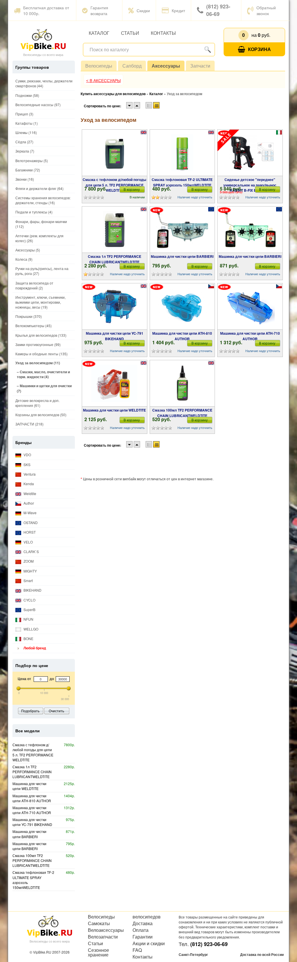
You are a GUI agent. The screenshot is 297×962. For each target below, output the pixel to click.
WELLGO (30, 628)
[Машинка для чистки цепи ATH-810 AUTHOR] (182, 306)
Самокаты (99, 923)
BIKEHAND (32, 590)
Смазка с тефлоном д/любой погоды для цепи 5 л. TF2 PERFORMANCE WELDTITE (114, 185)
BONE (28, 638)
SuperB (29, 609)
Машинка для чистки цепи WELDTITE (114, 410)
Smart (28, 580)
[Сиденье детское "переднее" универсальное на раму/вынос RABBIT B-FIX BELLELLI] (250, 152)
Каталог (99, 33)
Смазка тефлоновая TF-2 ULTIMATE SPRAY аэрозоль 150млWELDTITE (182, 182)
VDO (27, 454)
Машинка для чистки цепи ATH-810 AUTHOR (182, 336)
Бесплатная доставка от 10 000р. (46, 10)
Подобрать (30, 710)
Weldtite (29, 493)
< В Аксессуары (103, 80)
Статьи (130, 33)
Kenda (28, 483)
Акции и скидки (149, 943)
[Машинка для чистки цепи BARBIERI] (182, 229)
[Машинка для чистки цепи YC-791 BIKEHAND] (114, 306)
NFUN (28, 619)
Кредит (178, 10)
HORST (29, 532)
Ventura (29, 474)
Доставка (143, 923)
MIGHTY (30, 570)
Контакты (163, 33)
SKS (26, 464)
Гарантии (143, 936)
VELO (28, 541)
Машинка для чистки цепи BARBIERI (182, 256)
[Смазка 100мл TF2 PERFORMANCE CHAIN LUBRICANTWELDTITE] (182, 383)
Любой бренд (34, 648)
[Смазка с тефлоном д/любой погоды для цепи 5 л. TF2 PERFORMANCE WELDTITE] (114, 152)
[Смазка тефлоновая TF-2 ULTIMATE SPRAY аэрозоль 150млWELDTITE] (182, 152)
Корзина (259, 49)
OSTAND (30, 522)
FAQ (137, 950)
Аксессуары (166, 65)
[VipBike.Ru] (43, 39)
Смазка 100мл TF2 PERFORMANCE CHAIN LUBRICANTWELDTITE (182, 412)
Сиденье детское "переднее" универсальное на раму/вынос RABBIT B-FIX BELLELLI (249, 185)
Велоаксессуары (106, 930)
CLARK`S (31, 551)
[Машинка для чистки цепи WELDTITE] (114, 383)
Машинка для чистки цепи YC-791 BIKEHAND (114, 336)
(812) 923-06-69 (218, 10)
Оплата (140, 930)
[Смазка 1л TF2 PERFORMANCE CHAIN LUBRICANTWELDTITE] (114, 229)
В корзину (132, 189)
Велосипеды (98, 65)
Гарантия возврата (99, 10)
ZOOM (28, 561)
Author (28, 503)
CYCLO (29, 599)
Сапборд (132, 65)
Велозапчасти (103, 936)
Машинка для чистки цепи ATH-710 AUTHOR (250, 336)
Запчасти (200, 65)
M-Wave (30, 512)
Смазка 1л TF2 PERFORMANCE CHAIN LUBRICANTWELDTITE (114, 259)
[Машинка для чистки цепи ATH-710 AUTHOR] (250, 306)
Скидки (143, 10)
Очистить (56, 710)
